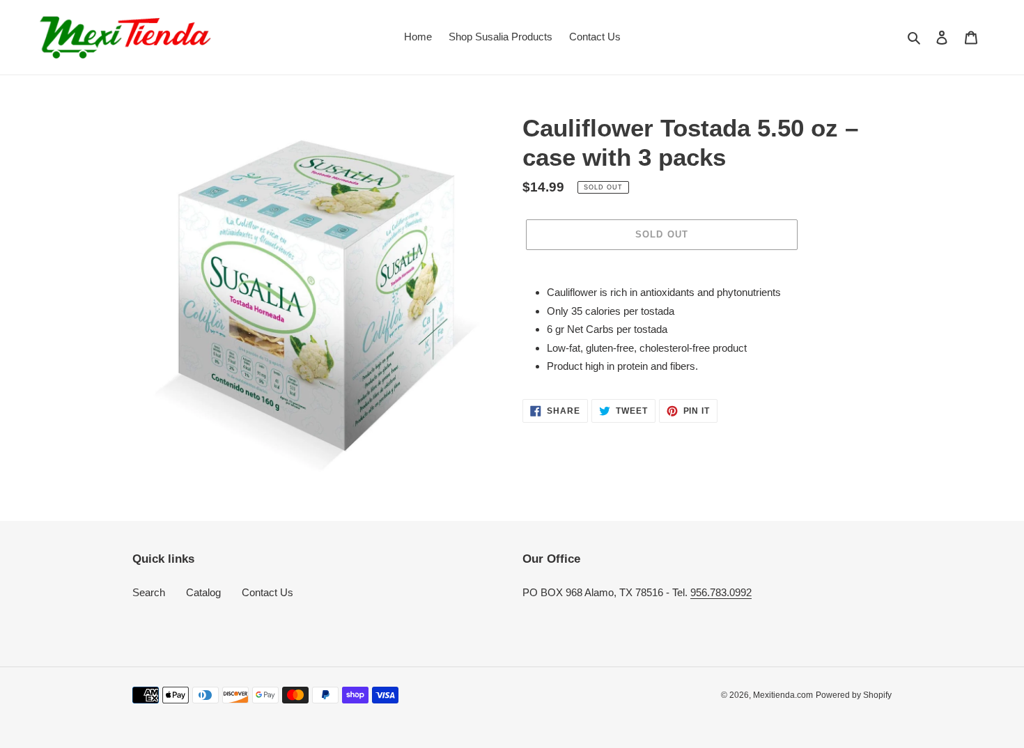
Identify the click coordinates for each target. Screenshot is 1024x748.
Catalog (203, 592)
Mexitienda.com (783, 695)
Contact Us (267, 592)
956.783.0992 (721, 592)
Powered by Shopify (854, 695)
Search (148, 592)
